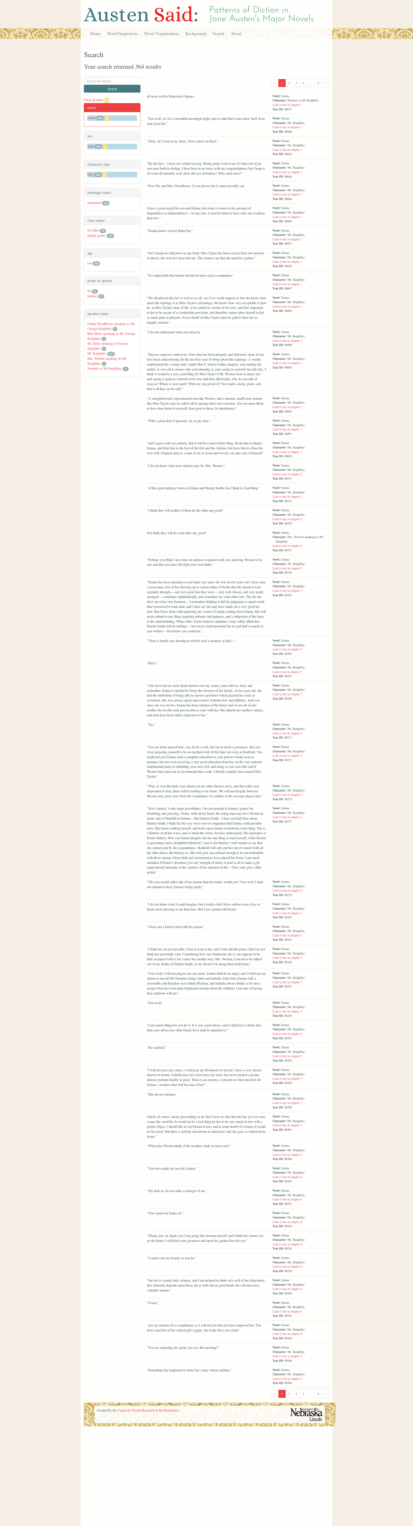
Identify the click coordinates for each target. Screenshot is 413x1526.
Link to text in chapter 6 (287, 1177)
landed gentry (96, 235)
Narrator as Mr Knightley (104, 368)
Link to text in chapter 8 (287, 1199)
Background (195, 33)
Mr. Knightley (96, 353)
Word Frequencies (122, 33)
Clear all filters (95, 100)
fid (89, 290)
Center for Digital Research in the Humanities (148, 1410)
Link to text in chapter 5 (287, 474)
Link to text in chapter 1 (287, 105)
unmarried (94, 202)
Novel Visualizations (161, 33)
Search (218, 33)
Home (95, 33)
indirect (92, 296)
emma (91, 117)
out (89, 263)
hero (90, 174)
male (90, 146)
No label (93, 230)
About (236, 33)
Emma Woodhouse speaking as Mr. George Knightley (111, 326)
